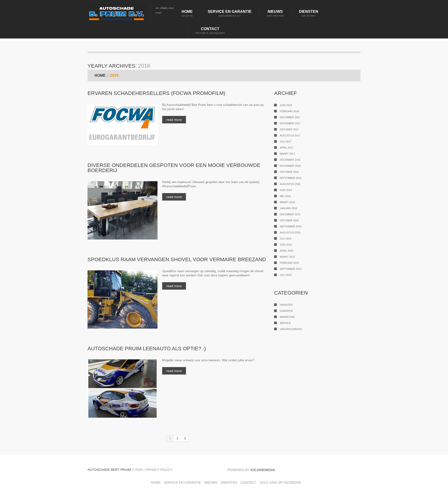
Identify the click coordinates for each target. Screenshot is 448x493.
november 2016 (290, 165)
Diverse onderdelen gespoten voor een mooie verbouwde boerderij (174, 167)
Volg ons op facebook (280, 482)
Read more (174, 120)
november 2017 (290, 123)
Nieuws (275, 13)
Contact (210, 30)
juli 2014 (285, 275)
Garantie (286, 310)
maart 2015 (287, 256)
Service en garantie (230, 13)
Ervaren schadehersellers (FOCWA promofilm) (156, 93)
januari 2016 (288, 208)
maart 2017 (287, 153)
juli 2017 (285, 141)
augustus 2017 (290, 135)
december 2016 (290, 159)
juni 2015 (286, 244)
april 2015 (286, 250)
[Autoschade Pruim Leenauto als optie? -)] (123, 388)
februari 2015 (289, 262)
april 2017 (286, 147)
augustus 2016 (290, 184)
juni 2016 (286, 190)
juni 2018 (286, 105)
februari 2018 (289, 111)
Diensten (308, 13)
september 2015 (290, 226)
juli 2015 (285, 238)
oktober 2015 (289, 220)
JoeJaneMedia (262, 470)
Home (187, 13)
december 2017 (290, 117)
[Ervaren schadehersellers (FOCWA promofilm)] (123, 124)
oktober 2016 (289, 171)
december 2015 (290, 214)
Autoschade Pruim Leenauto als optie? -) (147, 348)
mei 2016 (285, 196)
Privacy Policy (159, 470)
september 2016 (290, 178)
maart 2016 (287, 202)
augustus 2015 (290, 232)
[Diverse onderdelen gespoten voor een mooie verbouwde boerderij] (123, 210)
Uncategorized (291, 329)
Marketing (287, 317)
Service (285, 323)
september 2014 (290, 268)
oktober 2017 (289, 129)
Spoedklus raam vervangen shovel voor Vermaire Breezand (177, 259)
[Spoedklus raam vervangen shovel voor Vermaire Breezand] (123, 299)
